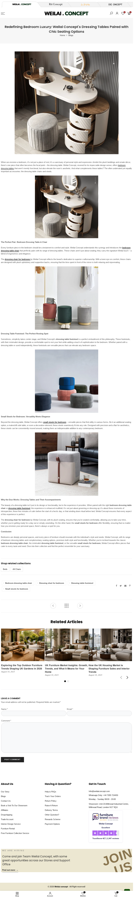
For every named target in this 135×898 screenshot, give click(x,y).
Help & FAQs (50, 792)
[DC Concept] (114, 4)
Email (70, 709)
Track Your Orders (53, 796)
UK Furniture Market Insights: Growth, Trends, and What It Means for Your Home (66, 668)
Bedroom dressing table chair (18, 583)
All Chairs (17, 569)
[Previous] (121, 677)
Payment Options (52, 824)
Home (62, 35)
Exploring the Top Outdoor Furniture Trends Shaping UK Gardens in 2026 (21, 667)
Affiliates (4, 810)
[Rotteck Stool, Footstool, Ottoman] (66, 464)
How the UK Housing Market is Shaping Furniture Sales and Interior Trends (109, 668)
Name (4, 709)
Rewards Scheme (52, 819)
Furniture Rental (8, 829)
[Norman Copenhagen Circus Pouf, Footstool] (66, 381)
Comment (6, 721)
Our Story (5, 792)
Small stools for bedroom (16, 589)
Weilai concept (61, 887)
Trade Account (7, 819)
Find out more (10, 870)
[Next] (127, 677)
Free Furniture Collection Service (15, 833)
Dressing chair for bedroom (51, 583)
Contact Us (6, 801)
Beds (5, 569)
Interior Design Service (11, 824)
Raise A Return (51, 805)
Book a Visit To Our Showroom (14, 805)
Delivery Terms (51, 810)
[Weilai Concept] (22, 4)
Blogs (70, 35)
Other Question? (52, 815)
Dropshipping (6, 815)
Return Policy (50, 801)
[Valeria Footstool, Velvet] (66, 298)
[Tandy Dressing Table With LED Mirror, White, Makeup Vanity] (66, 207)
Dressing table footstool (82, 583)
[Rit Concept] (54, 4)
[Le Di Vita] (84, 4)
